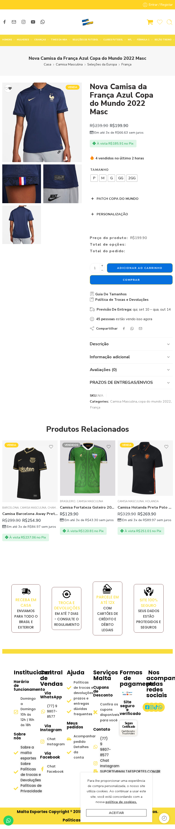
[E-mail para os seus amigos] (140, 328)
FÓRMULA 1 (143, 39)
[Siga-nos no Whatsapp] (42, 21)
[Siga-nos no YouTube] (33, 21)
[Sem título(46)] (62, 183)
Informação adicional (110, 357)
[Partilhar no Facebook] (124, 328)
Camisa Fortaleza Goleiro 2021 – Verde (87, 507)
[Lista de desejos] (8, 88)
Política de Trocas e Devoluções (121, 299)
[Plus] (102, 265)
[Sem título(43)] (42, 122)
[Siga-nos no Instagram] (23, 21)
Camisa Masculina (69, 64)
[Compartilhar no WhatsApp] (132, 328)
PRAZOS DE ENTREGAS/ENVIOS (121, 382)
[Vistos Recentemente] (164, 818)
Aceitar (116, 813)
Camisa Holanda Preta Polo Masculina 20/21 (145, 507)
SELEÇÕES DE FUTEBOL (85, 39)
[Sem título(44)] (21, 224)
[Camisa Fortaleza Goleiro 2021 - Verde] (87, 468)
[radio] (94, 178)
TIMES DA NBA (59, 39)
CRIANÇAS (40, 39)
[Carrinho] (150, 22)
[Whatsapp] (160, 707)
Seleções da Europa (102, 64)
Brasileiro (67, 501)
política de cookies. (121, 802)
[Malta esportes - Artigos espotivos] (87, 22)
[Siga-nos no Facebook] (4, 22)
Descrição (99, 344)
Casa (47, 64)
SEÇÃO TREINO (162, 39)
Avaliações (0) (103, 369)
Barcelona (10, 507)
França (126, 64)
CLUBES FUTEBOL (113, 39)
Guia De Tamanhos (110, 294)
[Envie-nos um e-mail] (13, 21)
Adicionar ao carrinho (139, 268)
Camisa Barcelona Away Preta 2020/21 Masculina (30, 513)
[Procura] (169, 22)
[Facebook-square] (147, 707)
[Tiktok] (155, 707)
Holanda (152, 501)
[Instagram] (151, 707)
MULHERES (23, 39)
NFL (130, 39)
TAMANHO (99, 170)
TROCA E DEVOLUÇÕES (67, 605)
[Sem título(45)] (21, 183)
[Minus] (102, 270)
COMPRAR (131, 280)
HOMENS (7, 39)
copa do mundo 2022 (154, 401)
